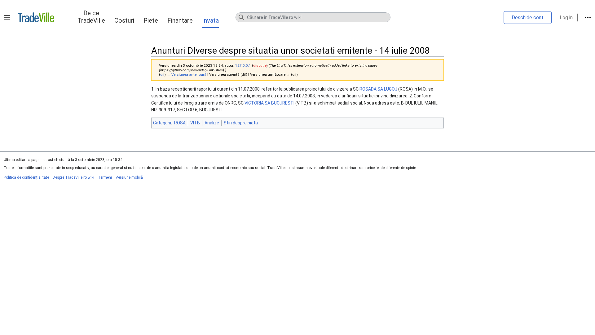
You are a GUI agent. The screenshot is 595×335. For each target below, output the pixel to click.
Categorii (162, 122)
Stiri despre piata (241, 122)
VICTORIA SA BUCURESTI (269, 102)
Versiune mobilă (129, 177)
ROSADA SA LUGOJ (378, 89)
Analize (212, 122)
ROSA (180, 122)
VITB (195, 122)
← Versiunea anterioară (186, 74)
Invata (210, 20)
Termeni (105, 177)
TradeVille (36, 17)
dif (162, 74)
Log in (566, 17)
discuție (260, 65)
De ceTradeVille (91, 16)
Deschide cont (528, 17)
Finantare (180, 20)
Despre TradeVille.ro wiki (73, 177)
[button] (7, 17)
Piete (150, 20)
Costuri (124, 20)
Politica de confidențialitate (26, 177)
